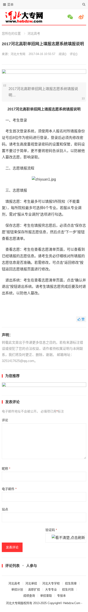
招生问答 (68, 589)
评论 (5, 420)
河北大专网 (18, 54)
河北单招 (31, 583)
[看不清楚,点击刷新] (68, 538)
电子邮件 (9, 489)
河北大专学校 (51, 583)
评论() (73, 54)
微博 (82, 17)
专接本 (61, 595)
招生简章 (71, 583)
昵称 (6, 468)
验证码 (51, 530)
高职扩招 (34, 589)
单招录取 (46, 595)
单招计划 (17, 589)
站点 (5, 509)
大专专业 (51, 589)
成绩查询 (29, 595)
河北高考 (34, 33)
